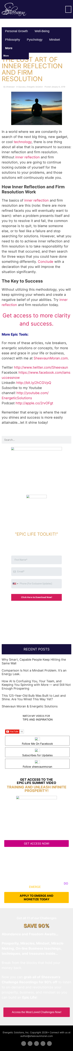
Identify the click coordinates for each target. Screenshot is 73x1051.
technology (23, 142)
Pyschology (34, 39)
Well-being (42, 31)
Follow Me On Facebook (37, 743)
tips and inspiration (38, 719)
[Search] (67, 440)
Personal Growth (16, 31)
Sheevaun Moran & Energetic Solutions (30, 706)
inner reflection (27, 157)
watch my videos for (36, 715)
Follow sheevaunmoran (37, 766)
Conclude (45, 262)
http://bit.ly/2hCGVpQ (33, 383)
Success (22, 87)
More (9, 48)
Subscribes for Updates (37, 755)
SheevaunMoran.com (51, 358)
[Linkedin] (36, 1043)
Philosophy (12, 39)
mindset (54, 39)
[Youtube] (43, 1043)
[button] (68, 9)
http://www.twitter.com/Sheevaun (41, 367)
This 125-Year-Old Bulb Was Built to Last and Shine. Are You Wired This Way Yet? (34, 697)
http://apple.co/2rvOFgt (34, 403)
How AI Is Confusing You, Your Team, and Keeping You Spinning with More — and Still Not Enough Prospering (36, 684)
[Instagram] (49, 1043)
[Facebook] (23, 1043)
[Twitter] (30, 1043)
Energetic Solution (35, 87)
